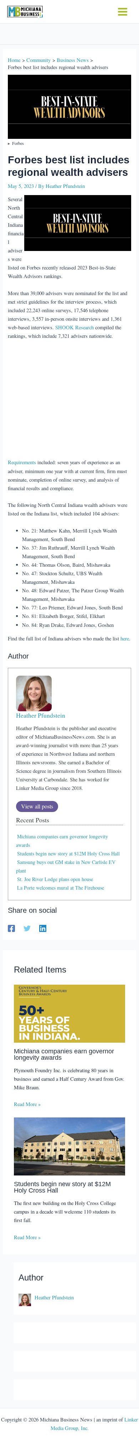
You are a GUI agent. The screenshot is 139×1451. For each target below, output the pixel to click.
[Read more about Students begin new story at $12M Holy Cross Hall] (69, 1145)
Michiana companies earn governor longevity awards (64, 1054)
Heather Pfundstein (40, 715)
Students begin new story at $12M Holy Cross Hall (68, 853)
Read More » (27, 1104)
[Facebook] (11, 928)
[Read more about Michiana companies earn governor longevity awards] (69, 1013)
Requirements (22, 462)
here (124, 638)
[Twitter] (27, 928)
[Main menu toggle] (122, 11)
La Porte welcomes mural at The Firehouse (60, 887)
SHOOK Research (74, 327)
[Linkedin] (42, 928)
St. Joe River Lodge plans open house (55, 879)
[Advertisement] (69, 400)
